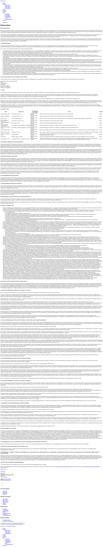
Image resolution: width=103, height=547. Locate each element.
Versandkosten (8, 17)
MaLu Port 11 (7, 5)
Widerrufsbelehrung (9, 19)
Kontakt (4, 20)
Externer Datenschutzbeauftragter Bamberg (63, 466)
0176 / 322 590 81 (7, 479)
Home (4, 3)
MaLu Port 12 (8, 6)
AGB (6, 18)
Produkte (4, 4)
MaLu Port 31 (8, 7)
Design (4, 9)
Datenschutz (7, 14)
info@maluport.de (7, 480)
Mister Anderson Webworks (18, 524)
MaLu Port (5, 491)
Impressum (7, 13)
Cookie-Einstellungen (7, 515)
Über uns (4, 11)
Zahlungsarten (8, 15)
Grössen (4, 10)
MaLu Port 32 (8, 8)
